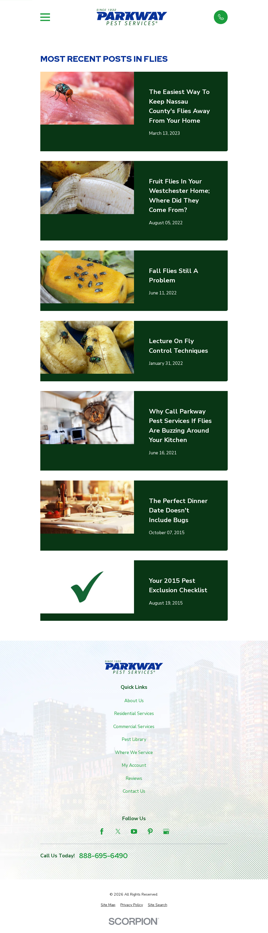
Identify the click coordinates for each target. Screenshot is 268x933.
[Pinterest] (150, 831)
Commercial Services (133, 727)
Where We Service (134, 753)
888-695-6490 (103, 855)
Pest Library (134, 739)
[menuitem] (108, 905)
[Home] (132, 17)
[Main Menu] (45, 17)
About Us (134, 701)
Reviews (134, 778)
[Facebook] (102, 831)
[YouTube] (134, 831)
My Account (134, 765)
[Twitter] (118, 831)
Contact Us (134, 791)
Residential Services (134, 714)
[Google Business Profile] (166, 831)
